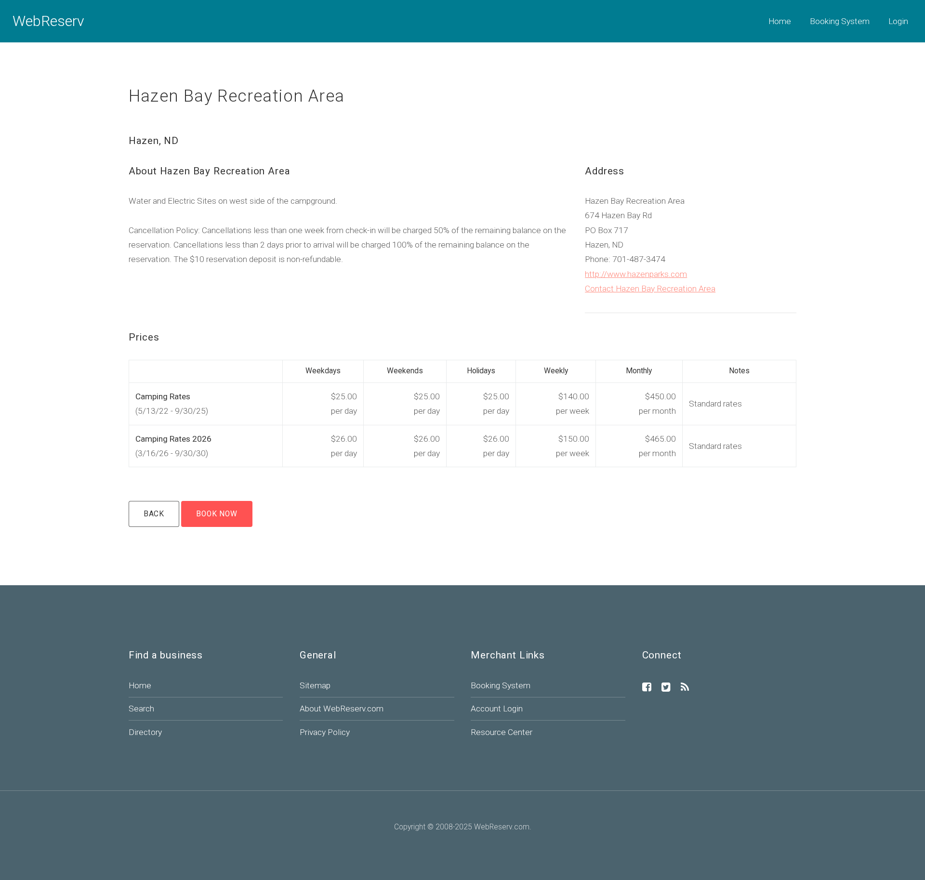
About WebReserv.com (341, 708)
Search (141, 708)
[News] (685, 688)
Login (898, 21)
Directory (145, 732)
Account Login (497, 708)
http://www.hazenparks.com (636, 274)
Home (779, 21)
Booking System (840, 21)
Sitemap (315, 685)
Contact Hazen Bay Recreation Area (650, 288)
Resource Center (501, 732)
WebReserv (48, 21)
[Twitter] (666, 688)
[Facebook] (646, 688)
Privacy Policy (325, 732)
